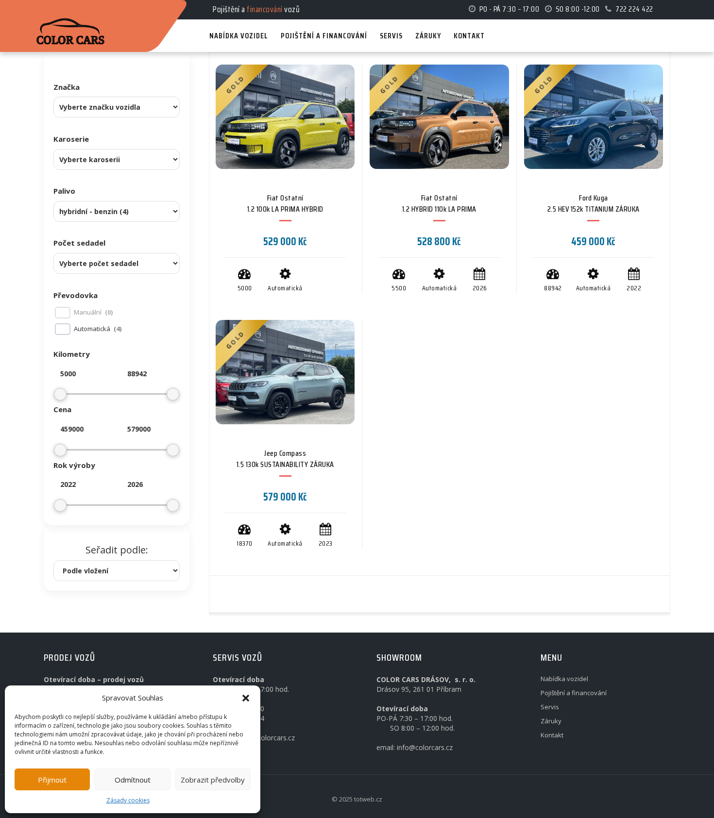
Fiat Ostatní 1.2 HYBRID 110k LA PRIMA (439, 203)
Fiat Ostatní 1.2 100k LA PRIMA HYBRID (285, 203)
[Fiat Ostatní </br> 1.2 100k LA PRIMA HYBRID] (285, 117)
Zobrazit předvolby (213, 780)
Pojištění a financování (574, 692)
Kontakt (552, 735)
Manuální (88, 312)
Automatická (92, 329)
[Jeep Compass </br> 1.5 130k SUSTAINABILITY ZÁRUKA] (285, 372)
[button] (246, 698)
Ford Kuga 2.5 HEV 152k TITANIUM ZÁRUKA (593, 203)
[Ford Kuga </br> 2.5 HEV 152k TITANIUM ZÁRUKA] (593, 117)
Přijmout (52, 780)
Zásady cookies (128, 800)
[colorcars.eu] (75, 9)
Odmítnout (133, 780)
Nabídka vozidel (564, 678)
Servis (550, 706)
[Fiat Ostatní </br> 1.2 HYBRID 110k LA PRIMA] (439, 117)
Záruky (551, 721)
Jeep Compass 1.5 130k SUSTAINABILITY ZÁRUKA (285, 458)
